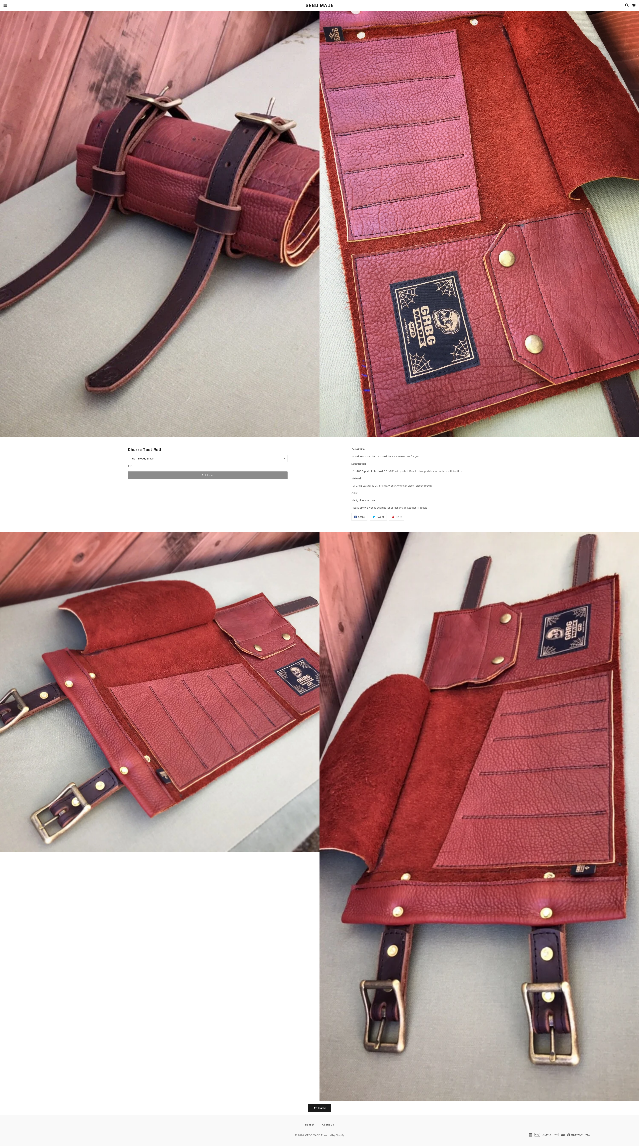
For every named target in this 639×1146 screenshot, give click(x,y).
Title (132, 458)
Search (310, 1125)
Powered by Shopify (332, 1135)
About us (328, 1125)
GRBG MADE (320, 5)
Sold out (207, 475)
